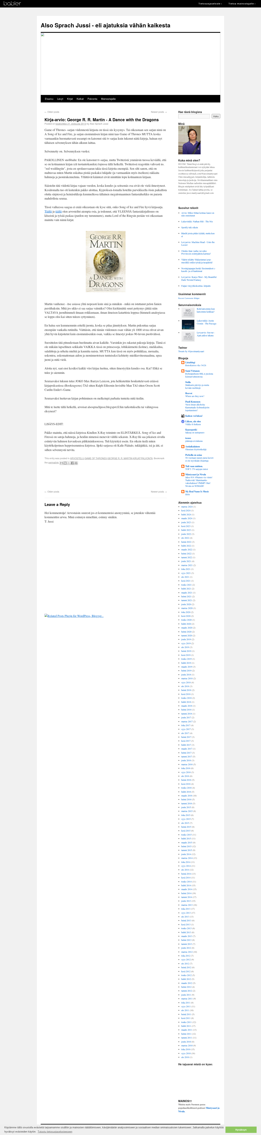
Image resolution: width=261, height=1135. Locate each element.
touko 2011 (186, 1022)
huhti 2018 (186, 701)
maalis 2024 (186, 518)
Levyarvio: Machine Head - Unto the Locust (198, 243)
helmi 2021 (186, 596)
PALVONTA (147, 458)
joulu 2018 (186, 674)
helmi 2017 (186, 752)
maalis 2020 (186, 627)
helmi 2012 (186, 986)
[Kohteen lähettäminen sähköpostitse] (61, 463)
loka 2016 (185, 768)
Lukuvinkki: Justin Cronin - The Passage (206, 322)
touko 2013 (186, 928)
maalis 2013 (186, 936)
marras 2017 (187, 721)
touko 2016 (186, 787)
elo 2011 (185, 1010)
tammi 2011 (186, 1037)
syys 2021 (186, 572)
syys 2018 (186, 682)
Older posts (52, 111)
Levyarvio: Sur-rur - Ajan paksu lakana (206, 334)
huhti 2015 (186, 838)
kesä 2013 (185, 924)
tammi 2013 (186, 943)
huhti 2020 (186, 623)
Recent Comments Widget (188, 298)
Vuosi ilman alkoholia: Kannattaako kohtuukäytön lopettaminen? (197, 407)
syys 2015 (186, 818)
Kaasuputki (191, 429)
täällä (58, 211)
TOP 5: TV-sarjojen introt (196, 469)
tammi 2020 (186, 635)
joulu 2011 (186, 994)
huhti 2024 (186, 514)
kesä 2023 (185, 526)
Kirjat (70, 99)
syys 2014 (186, 865)
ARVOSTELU (77, 458)
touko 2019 (186, 658)
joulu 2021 (186, 561)
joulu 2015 (186, 807)
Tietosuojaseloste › (210, 3)
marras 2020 (187, 608)
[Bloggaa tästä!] (65, 463)
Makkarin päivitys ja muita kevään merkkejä (197, 386)
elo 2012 (185, 963)
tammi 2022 (186, 557)
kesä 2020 (185, 615)
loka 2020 (185, 612)
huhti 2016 (186, 791)
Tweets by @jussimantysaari (191, 351)
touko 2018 (186, 697)
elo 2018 (185, 686)
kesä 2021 (185, 580)
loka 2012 (185, 955)
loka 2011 (185, 1002)
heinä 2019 (186, 650)
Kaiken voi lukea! (194, 415)
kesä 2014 (185, 877)
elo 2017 (185, 733)
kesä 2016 (185, 783)
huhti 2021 (186, 588)
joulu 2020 (186, 604)
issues (188, 438)
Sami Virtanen (192, 370)
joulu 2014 (186, 854)
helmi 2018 (186, 709)
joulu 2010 (186, 1041)
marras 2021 (187, 565)
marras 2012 (187, 951)
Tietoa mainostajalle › (242, 3)
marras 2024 (187, 506)
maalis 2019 (186, 666)
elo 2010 (185, 1057)
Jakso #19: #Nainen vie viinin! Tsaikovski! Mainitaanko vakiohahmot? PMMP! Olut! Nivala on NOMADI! (198, 481)
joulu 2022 (186, 533)
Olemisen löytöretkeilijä (195, 449)
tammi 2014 (186, 897)
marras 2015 (187, 811)
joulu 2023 (186, 522)
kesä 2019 (185, 654)
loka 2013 (185, 908)
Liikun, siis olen (193, 421)
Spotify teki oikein (189, 227)
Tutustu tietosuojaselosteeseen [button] (55, 1131)
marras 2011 (187, 998)
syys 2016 (186, 772)
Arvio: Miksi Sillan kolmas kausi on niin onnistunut (197, 214)
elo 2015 (185, 822)
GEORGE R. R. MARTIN (119, 458)
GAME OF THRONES (96, 458)
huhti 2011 (186, 1025)
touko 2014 (186, 881)
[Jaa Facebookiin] (72, 463)
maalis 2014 (186, 889)
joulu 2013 (186, 900)
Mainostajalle (108, 99)
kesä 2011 (185, 1018)
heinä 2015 (186, 826)
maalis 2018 (186, 705)
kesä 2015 (185, 830)
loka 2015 (185, 815)
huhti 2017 (186, 744)
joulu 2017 (186, 717)
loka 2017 (185, 725)
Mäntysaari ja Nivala (195, 474)
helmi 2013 (186, 939)
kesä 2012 (185, 971)
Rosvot (188, 393)
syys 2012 (186, 959)
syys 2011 (186, 1006)
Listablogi (190, 362)
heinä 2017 (186, 736)
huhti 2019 (186, 662)
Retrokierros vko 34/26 (195, 365)
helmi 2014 (186, 893)
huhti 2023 (186, 529)
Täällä (48, 211)
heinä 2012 (186, 967)
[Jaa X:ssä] (69, 463)
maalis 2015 (186, 842)
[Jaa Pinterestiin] (76, 463)
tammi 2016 (186, 803)
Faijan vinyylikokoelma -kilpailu (196, 285)
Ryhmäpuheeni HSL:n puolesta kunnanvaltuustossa (199, 375)
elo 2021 (185, 576)
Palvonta (92, 99)
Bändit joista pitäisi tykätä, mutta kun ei (198, 234)
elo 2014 (185, 869)
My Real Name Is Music (197, 491)
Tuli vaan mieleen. (194, 466)
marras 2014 (187, 857)
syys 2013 (186, 912)
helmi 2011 (186, 1033)
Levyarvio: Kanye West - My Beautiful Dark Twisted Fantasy (198, 278)
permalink (53, 462)
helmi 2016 (186, 799)
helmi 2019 (186, 670)
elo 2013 (185, 916)
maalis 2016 (186, 795)
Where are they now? (194, 396)
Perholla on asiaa (193, 455)
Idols (187, 494)
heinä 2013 (186, 920)
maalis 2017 (186, 748)
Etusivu (49, 99)
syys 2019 (186, 643)
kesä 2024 (185, 510)
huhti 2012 (186, 978)
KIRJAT (136, 458)
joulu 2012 (186, 947)
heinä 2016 (186, 779)
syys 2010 (186, 1053)
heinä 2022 (186, 541)
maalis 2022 (186, 549)
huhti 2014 (186, 885)
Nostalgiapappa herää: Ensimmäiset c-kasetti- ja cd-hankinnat (198, 269)
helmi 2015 (186, 846)
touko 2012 (186, 975)
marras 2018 (187, 678)
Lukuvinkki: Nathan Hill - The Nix (197, 221)
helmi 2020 (186, 631)
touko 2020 (186, 619)
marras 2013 (187, 904)
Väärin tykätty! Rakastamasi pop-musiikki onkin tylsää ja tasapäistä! (197, 261)
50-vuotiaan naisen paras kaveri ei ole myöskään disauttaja (199, 459)
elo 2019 (185, 647)
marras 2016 (187, 764)
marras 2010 (187, 1045)
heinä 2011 (186, 1014)
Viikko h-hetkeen (193, 424)
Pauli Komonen (192, 401)
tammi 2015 (186, 850)
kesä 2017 (185, 740)
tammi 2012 (186, 990)
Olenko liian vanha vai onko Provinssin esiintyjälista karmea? (196, 252)
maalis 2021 (186, 592)
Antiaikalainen (192, 446)
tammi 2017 (186, 756)
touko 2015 (186, 834)
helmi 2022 (186, 553)
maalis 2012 (186, 982)
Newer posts (159, 111)
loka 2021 (185, 568)
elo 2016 (185, 775)
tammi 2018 (186, 713)
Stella (188, 382)
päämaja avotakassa (194, 440)
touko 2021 (186, 584)
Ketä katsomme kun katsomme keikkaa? (206, 310)
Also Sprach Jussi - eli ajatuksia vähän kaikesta (105, 25)
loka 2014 (185, 861)
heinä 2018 (186, 689)
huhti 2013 (186, 932)
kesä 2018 (185, 694)
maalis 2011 (186, 1029)
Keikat (80, 99)
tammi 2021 (186, 600)
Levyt (60, 99)
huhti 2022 (186, 545)
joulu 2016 (186, 760)
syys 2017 (186, 729)
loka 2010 (185, 1049)
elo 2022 (185, 537)
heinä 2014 (186, 873)
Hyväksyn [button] (240, 1129)
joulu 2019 (186, 639)
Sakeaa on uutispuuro (194, 432)
